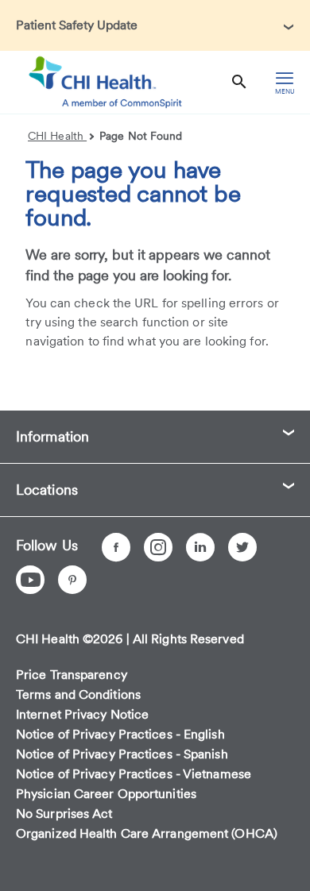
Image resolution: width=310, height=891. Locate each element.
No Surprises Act (64, 813)
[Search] (239, 82)
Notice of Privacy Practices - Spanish (122, 754)
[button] (155, 25)
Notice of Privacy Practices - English (120, 734)
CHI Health (57, 135)
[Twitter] (242, 547)
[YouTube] (30, 579)
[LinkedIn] (200, 547)
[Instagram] (158, 547)
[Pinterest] (72, 579)
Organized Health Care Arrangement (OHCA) (146, 833)
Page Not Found (140, 135)
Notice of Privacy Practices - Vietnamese (133, 773)
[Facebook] (116, 547)
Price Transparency (71, 674)
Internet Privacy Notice (82, 714)
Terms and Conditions (78, 694)
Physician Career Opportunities (106, 793)
